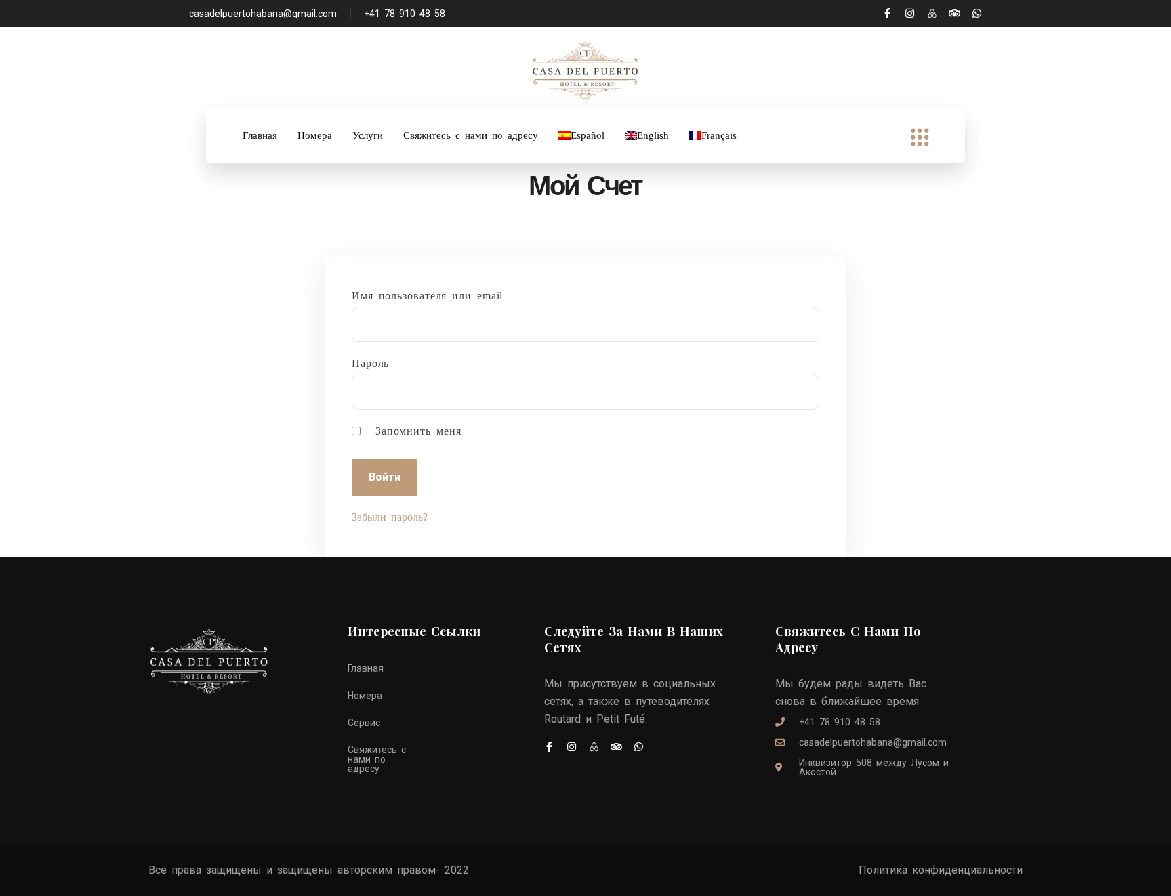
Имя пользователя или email (427, 296)
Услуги (367, 135)
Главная (260, 135)
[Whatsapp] (977, 13)
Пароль (370, 363)
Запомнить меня (415, 431)
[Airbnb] (932, 13)
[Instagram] (910, 13)
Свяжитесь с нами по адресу (470, 135)
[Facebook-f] (887, 13)
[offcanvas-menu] (919, 138)
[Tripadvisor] (954, 13)
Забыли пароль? (390, 517)
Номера (314, 135)
